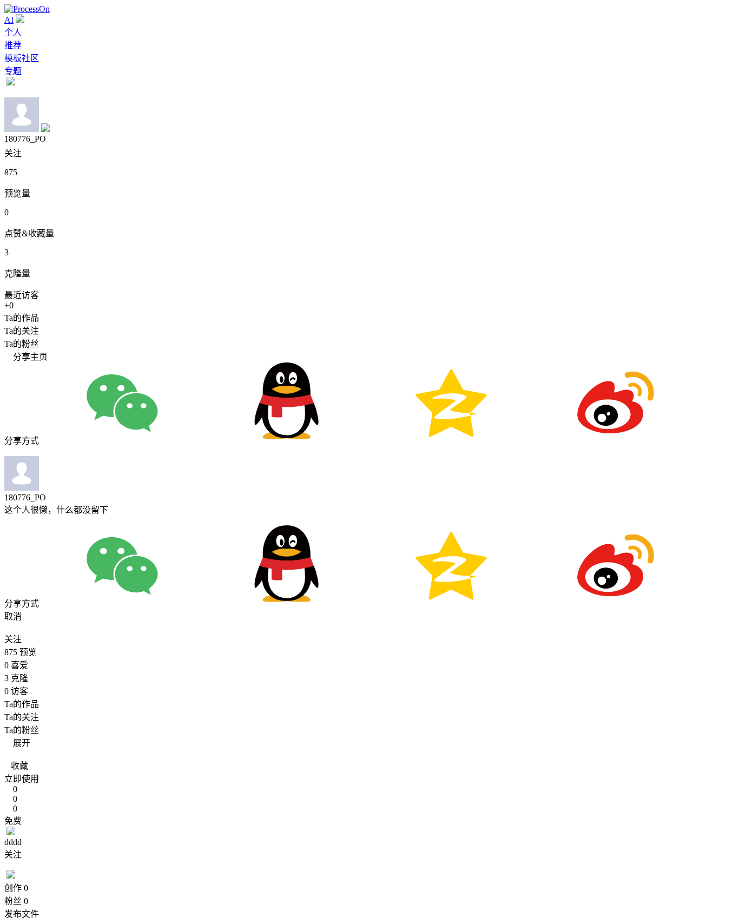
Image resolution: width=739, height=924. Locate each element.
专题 (13, 71)
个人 (13, 32)
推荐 (13, 45)
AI (9, 19)
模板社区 (21, 58)
